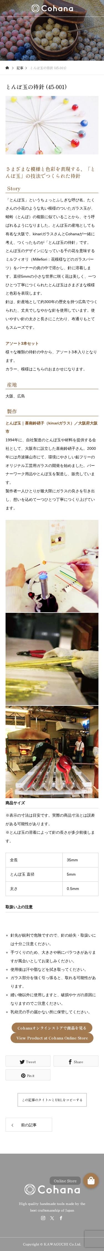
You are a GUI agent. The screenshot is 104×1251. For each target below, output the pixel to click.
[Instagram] (43, 1218)
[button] (91, 1180)
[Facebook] (61, 1218)
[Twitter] (52, 1218)
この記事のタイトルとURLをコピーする (52, 1099)
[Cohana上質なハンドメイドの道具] (52, 8)
